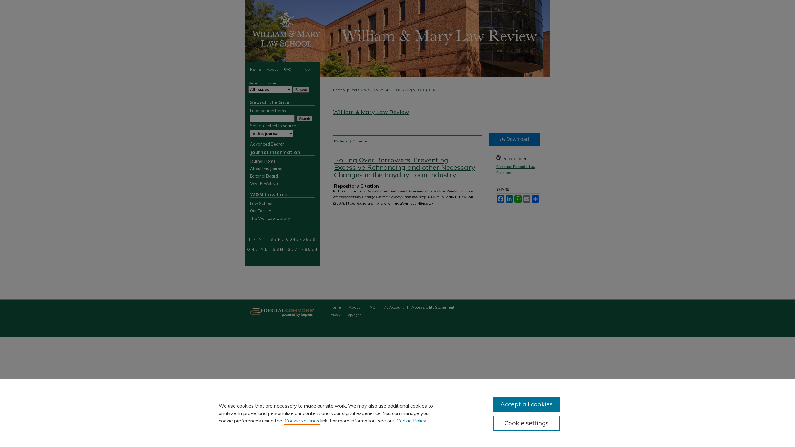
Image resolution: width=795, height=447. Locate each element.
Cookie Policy (411, 421)
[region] (397, 413)
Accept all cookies (526, 404)
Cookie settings (302, 421)
